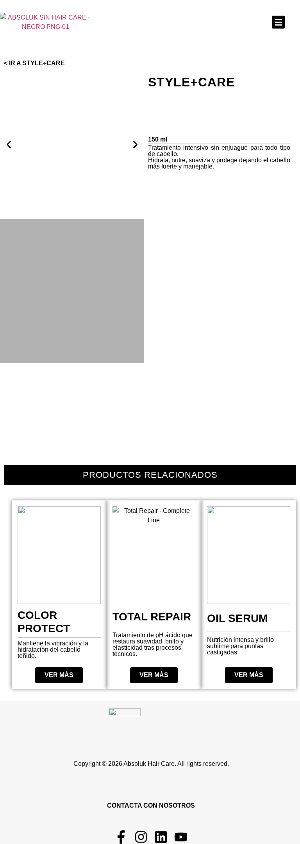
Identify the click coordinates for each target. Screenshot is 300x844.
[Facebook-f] (121, 837)
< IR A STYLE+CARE (34, 63)
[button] (278, 22)
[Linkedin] (161, 837)
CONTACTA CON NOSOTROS (151, 805)
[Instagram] (141, 837)
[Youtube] (181, 837)
